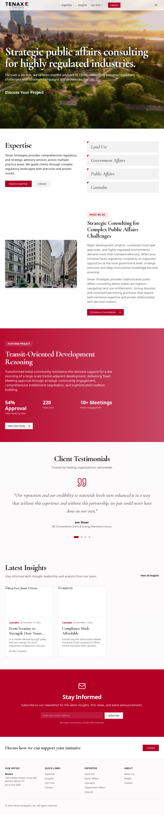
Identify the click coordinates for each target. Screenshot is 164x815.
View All (89, 791)
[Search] (156, 5)
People (127, 778)
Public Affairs (92, 778)
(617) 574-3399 (13, 784)
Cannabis (90, 782)
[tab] (75, 537)
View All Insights (149, 575)
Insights (82, 5)
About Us (129, 774)
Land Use (89, 774)
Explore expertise (18, 183)
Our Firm (95, 5)
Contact (114, 5)
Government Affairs (95, 787)
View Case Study (16, 425)
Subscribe (113, 715)
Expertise (67, 5)
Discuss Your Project (24, 92)
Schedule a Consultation (103, 312)
